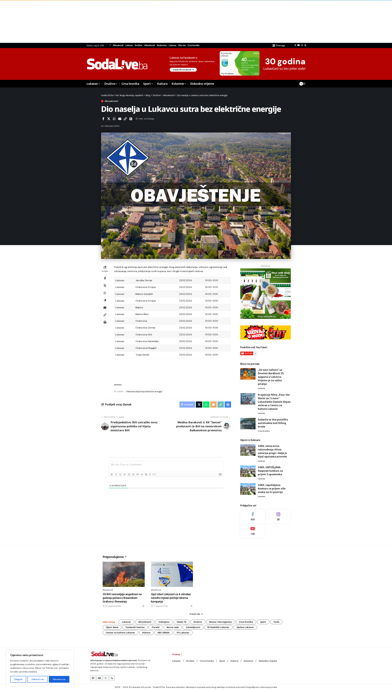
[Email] (120, 118)
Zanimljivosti (193, 627)
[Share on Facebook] (103, 118)
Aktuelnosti (118, 45)
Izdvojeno (164, 621)
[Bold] (112, 474)
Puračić (156, 627)
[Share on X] (109, 118)
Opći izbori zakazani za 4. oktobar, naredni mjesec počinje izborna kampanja (171, 597)
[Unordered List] (133, 474)
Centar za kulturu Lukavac (120, 632)
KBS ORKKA (164, 632)
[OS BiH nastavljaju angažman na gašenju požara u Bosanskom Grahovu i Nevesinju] (124, 574)
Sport (263, 621)
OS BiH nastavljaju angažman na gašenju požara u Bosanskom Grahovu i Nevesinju (122, 597)
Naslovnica (162, 45)
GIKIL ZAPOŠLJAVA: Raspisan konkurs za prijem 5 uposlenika (270, 471)
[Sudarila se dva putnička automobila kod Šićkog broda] (248, 423)
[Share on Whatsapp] (114, 118)
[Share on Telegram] (105, 300)
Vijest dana (112, 627)
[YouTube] (298, 45)
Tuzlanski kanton (135, 627)
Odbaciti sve (37, 679)
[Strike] (125, 474)
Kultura (146, 632)
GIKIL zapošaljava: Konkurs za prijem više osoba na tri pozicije (272, 488)
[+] (154, 474)
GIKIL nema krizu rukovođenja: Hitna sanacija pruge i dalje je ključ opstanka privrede (272, 451)
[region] (40, 668)
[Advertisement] (92, 21)
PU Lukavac (183, 632)
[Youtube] (252, 531)
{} (150, 474)
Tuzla (276, 621)
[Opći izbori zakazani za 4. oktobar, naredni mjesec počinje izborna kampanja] (172, 574)
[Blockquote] (137, 474)
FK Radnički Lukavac (218, 627)
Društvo (138, 45)
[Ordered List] (129, 474)
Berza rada (173, 627)
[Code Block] (142, 474)
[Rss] (305, 45)
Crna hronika (193, 45)
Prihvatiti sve (59, 679)
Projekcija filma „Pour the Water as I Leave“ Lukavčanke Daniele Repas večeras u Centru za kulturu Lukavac (274, 401)
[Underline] (120, 474)
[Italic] (116, 474)
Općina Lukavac (245, 627)
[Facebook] (295, 45)
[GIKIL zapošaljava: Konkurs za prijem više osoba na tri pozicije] (248, 489)
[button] (279, 45)
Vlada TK (181, 621)
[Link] (146, 474)
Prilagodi (18, 679)
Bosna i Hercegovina (220, 621)
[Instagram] (302, 45)
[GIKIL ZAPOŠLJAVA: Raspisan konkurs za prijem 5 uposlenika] (248, 471)
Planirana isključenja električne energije (144, 391)
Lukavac (129, 45)
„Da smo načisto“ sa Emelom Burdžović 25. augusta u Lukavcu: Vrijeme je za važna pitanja (271, 377)
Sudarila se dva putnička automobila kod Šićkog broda (273, 423)
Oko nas (182, 45)
